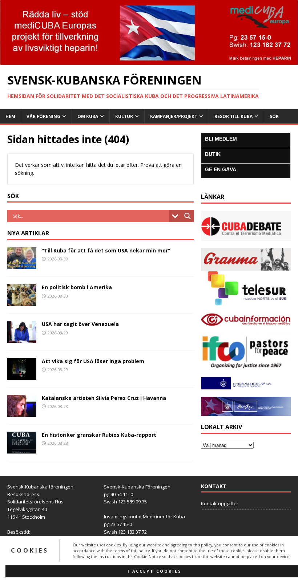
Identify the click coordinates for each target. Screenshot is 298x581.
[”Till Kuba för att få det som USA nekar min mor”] (21, 265)
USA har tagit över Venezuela (80, 324)
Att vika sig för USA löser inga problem (93, 361)
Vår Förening (43, 116)
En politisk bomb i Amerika (77, 287)
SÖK (274, 116)
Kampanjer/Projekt (173, 116)
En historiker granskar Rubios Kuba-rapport (99, 434)
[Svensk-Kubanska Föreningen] (149, 60)
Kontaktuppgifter (219, 503)
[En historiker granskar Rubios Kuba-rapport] (21, 448)
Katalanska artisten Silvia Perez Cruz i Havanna (104, 397)
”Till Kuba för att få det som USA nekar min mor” (106, 250)
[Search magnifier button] (187, 216)
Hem (10, 116)
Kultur (124, 116)
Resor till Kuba (233, 116)
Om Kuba (87, 116)
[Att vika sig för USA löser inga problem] (21, 375)
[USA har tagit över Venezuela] (21, 338)
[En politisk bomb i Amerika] (21, 301)
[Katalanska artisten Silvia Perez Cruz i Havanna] (21, 412)
